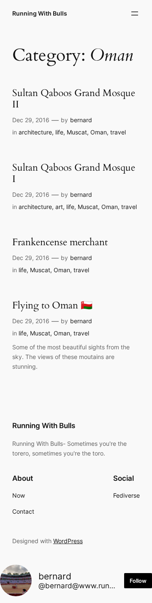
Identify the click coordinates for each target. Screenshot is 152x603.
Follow (138, 580)
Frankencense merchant (60, 242)
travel (118, 132)
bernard (81, 119)
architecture (35, 132)
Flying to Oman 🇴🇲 (52, 305)
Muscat (77, 132)
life (59, 132)
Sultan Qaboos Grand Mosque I (73, 173)
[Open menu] (135, 13)
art (59, 206)
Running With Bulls (39, 13)
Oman (98, 132)
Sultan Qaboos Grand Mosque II (73, 99)
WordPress (68, 540)
